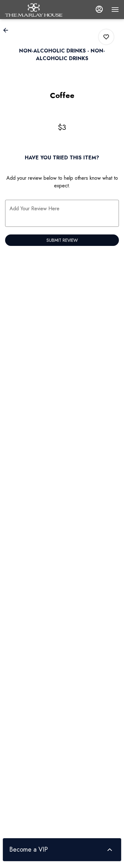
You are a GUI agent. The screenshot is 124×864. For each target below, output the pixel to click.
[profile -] (99, 9)
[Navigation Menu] (115, 9)
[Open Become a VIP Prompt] (109, 849)
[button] (7, 30)
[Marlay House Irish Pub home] (33, 9)
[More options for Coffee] (106, 37)
